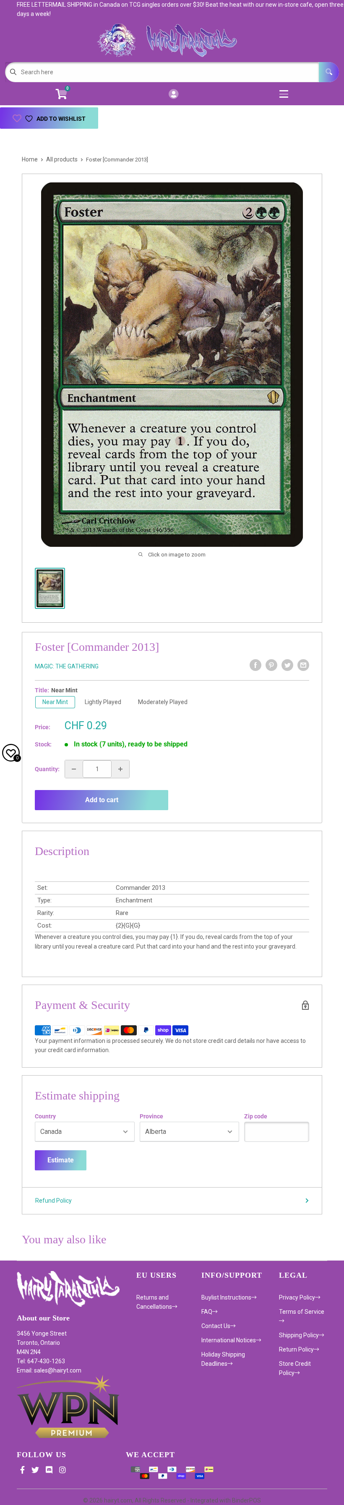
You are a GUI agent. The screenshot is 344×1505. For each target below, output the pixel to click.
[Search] (329, 72)
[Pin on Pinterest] (271, 665)
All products (62, 159)
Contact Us (215, 1326)
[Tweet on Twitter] (287, 665)
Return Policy (296, 1349)
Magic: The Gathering (67, 666)
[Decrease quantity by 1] (74, 769)
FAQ (206, 1311)
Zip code (255, 1116)
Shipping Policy (299, 1335)
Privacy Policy (297, 1297)
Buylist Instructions (226, 1297)
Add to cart (101, 800)
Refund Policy (53, 1200)
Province (151, 1116)
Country (45, 1116)
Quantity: (47, 769)
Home (30, 159)
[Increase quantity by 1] (120, 769)
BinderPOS (246, 1500)
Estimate (60, 1160)
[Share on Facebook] (255, 665)
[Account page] (173, 94)
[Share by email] (303, 665)
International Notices (228, 1340)
